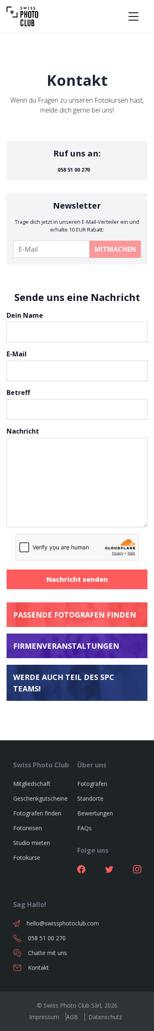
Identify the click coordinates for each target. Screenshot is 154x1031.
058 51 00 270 (73, 169)
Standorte (90, 798)
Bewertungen (95, 813)
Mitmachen (115, 249)
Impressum (44, 1017)
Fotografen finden (37, 813)
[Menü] (133, 16)
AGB (72, 1017)
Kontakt (38, 967)
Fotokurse (26, 857)
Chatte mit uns (47, 953)
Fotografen (92, 784)
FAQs (84, 828)
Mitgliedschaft (32, 784)
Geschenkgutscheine (40, 798)
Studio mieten (31, 843)
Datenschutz (105, 1017)
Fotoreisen (27, 828)
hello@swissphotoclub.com (52, 923)
